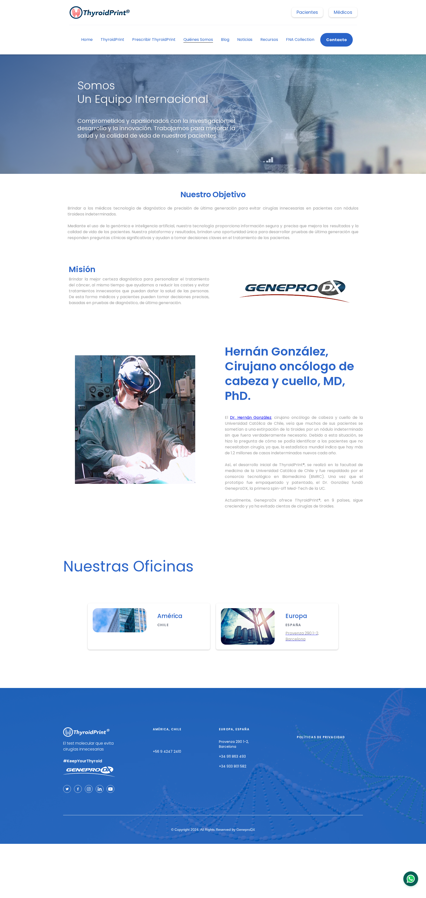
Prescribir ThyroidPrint (154, 39)
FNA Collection (300, 39)
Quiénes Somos (198, 39)
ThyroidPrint (112, 39)
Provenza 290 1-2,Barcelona (234, 744)
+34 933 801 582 (232, 766)
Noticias (244, 39)
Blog (225, 39)
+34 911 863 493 (232, 756)
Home (87, 39)
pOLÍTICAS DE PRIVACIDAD (321, 737)
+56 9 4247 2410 (167, 751)
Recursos (269, 39)
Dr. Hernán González (251, 417)
